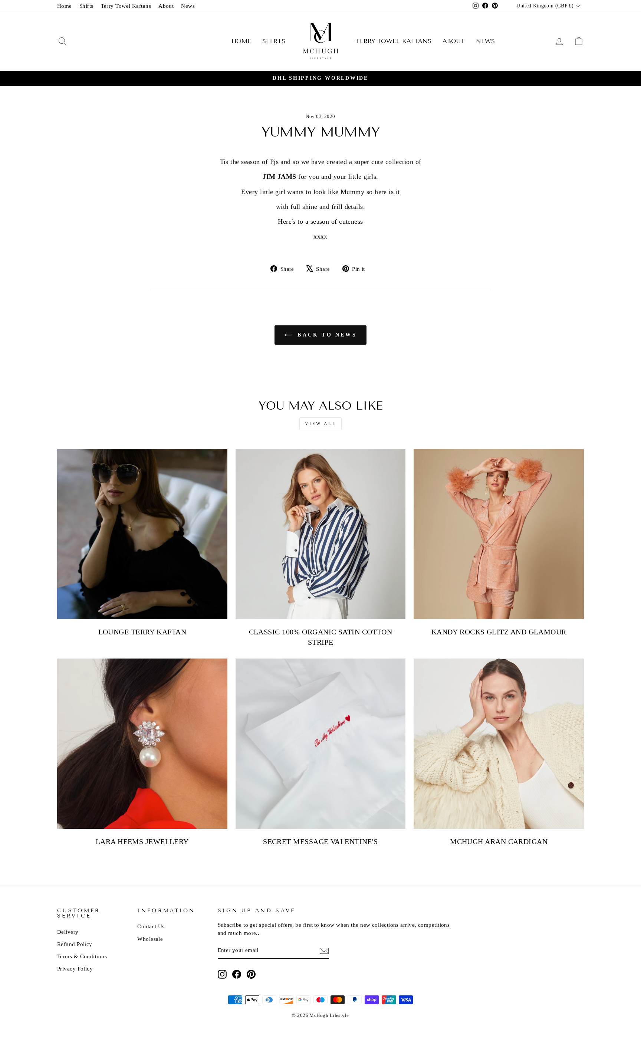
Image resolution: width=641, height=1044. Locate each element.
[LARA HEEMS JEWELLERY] (142, 744)
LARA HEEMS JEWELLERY (142, 841)
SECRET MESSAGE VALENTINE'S (320, 841)
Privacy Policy (75, 968)
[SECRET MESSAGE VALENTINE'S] (321, 744)
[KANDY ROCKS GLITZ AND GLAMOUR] (499, 534)
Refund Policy (74, 944)
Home (64, 6)
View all (320, 423)
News (188, 6)
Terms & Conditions (82, 956)
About (166, 6)
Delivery (68, 932)
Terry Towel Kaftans (126, 6)
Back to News (326, 335)
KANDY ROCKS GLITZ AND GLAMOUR (498, 632)
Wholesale (150, 939)
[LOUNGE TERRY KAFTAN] (142, 534)
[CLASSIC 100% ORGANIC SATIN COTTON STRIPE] (321, 534)
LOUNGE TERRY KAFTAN (142, 632)
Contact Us (151, 926)
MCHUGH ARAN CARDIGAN (499, 841)
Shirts (86, 6)
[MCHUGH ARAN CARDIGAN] (499, 744)
